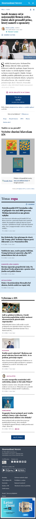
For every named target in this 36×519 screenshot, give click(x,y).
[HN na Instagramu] (17, 462)
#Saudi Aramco (13, 118)
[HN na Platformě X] (12, 462)
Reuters (30, 57)
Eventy (4, 496)
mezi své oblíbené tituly (21, 180)
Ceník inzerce (5, 488)
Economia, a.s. (13, 452)
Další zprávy (18, 437)
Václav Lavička (10, 27)
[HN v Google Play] (8, 470)
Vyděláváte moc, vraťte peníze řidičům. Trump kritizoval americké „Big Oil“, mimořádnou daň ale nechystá (17, 253)
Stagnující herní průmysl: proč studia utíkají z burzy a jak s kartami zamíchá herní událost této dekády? (17, 415)
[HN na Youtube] (25, 462)
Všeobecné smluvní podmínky (22, 485)
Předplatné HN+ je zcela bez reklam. (26, 188)
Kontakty (4, 477)
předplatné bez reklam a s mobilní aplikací (22, 107)
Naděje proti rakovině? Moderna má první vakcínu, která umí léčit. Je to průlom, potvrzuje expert (17, 355)
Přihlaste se (25, 114)
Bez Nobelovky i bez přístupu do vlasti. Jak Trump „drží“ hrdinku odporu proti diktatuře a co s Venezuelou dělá (17, 240)
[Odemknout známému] (34, 9)
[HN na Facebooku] (15, 462)
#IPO (21, 118)
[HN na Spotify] (23, 462)
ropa (14, 198)
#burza (28, 118)
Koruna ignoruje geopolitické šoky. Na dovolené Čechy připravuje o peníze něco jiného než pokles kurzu (18, 269)
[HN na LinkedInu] (20, 462)
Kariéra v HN (5, 485)
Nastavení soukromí (20, 483)
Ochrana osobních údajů (21, 477)
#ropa (5, 118)
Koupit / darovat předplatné (9, 493)
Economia (4, 483)
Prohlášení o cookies (20, 480)
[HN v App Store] (20, 470)
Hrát (11, 152)
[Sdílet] (30, 9)
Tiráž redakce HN (6, 480)
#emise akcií (6, 122)
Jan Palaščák (11, 376)
